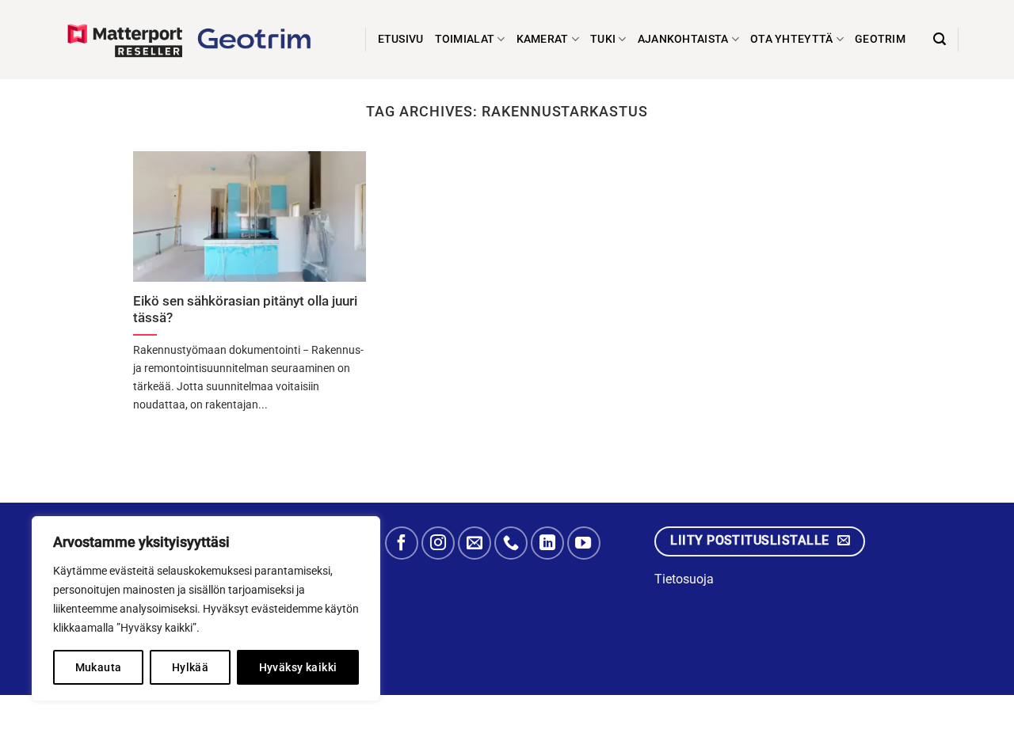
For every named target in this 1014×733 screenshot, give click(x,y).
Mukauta (98, 667)
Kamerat (543, 39)
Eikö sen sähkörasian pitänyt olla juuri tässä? (245, 310)
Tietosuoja (684, 579)
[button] (939, 39)
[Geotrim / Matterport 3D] (198, 39)
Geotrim (880, 39)
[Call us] (511, 543)
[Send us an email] (474, 543)
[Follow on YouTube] (583, 543)
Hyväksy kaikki (298, 667)
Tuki (603, 39)
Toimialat (465, 39)
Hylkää (190, 667)
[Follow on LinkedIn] (547, 543)
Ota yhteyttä (791, 39)
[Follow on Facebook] (401, 543)
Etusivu (401, 39)
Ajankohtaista (683, 39)
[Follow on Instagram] (438, 543)
